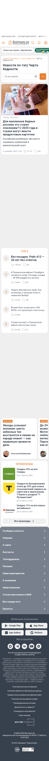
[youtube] (31, 646)
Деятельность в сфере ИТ (25, 707)
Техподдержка (11, 559)
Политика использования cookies (24, 699)
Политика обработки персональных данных (24, 691)
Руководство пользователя (24, 711)
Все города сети (11, 601)
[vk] (24, 646)
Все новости (28, 59)
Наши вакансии (11, 587)
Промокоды (24, 463)
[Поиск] (32, 43)
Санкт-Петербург (11, 59)
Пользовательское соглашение (24, 687)
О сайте (7, 545)
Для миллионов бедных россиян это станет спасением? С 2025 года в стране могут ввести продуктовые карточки (20, 128)
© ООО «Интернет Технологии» (24, 743)
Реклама (7, 566)
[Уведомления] (39, 43)
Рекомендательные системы (24, 703)
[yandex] (38, 646)
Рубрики (7, 538)
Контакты (8, 552)
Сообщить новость (13, 530)
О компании (9, 580)
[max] (10, 646)
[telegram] (17, 646)
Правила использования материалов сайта (24, 695)
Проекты (8, 608)
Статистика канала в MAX (17, 594)
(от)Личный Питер (27, 36)
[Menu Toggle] (3, 43)
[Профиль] (45, 43)
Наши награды (24, 715)
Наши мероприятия (13, 573)
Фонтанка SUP (9, 36)
